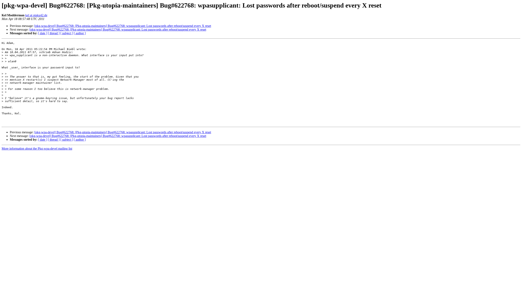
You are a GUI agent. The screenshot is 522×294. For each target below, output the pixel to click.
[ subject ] (66, 33)
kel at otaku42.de (36, 15)
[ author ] (80, 33)
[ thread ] (54, 33)
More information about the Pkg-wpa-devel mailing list (37, 148)
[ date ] (42, 33)
